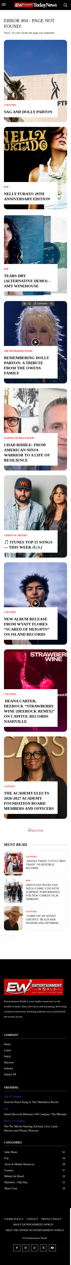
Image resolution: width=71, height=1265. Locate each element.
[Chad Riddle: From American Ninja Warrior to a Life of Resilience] (35, 429)
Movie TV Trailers (14, 1120)
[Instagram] (25, 1247)
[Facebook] (16, 1247)
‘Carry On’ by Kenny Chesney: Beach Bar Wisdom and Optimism (42, 920)
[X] (43, 1247)
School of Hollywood (19, 438)
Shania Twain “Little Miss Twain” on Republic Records (46, 865)
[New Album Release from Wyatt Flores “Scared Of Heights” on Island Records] (35, 603)
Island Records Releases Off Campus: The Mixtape (35, 1114)
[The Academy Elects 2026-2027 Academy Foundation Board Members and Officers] (35, 777)
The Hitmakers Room (18, 351)
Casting (9, 786)
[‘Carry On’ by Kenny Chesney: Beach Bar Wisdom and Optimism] (13, 918)
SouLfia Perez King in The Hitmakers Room (31, 1102)
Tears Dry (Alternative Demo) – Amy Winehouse (27, 281)
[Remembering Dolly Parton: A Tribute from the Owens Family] (35, 342)
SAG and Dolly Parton (28, 112)
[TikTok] (34, 1247)
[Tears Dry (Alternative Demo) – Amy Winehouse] (35, 255)
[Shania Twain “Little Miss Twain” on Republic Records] (13, 863)
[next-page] (12, 937)
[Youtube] (52, 1247)
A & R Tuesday (12, 1096)
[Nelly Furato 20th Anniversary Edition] (35, 168)
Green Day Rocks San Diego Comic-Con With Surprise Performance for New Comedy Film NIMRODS (43, 892)
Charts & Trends (15, 535)
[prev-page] (6, 937)
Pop (6, 187)
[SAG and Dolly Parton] (35, 81)
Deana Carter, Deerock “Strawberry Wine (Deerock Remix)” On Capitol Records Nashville (29, 711)
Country (10, 105)
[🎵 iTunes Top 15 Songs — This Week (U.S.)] (35, 516)
